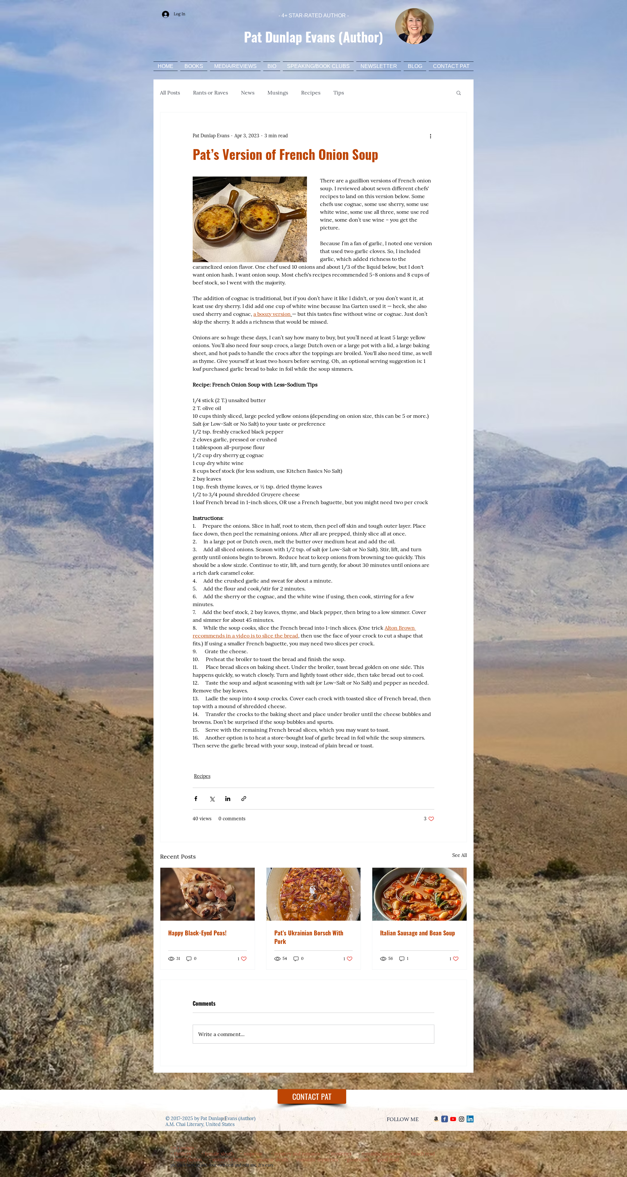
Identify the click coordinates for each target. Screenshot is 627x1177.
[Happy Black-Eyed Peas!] (207, 894)
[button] (459, 92)
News (247, 92)
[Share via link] (244, 798)
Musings (277, 92)
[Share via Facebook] (196, 798)
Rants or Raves (210, 92)
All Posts (170, 92)
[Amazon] (436, 1119)
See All (459, 855)
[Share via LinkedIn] (228, 798)
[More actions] (430, 136)
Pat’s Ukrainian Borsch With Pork (308, 937)
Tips (338, 92)
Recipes (310, 92)
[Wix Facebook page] (444, 1119)
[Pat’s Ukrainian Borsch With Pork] (313, 894)
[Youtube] (453, 1119)
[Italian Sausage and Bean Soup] (419, 894)
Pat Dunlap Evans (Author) (313, 36)
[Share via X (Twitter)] (212, 798)
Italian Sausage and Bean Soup (417, 933)
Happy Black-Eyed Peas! (197, 933)
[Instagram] (461, 1119)
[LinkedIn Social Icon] (470, 1119)
